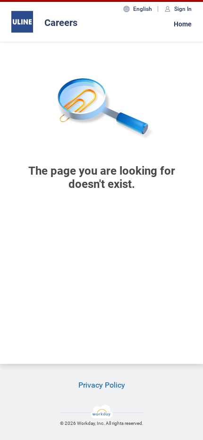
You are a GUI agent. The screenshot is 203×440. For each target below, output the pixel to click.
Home (183, 24)
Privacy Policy (101, 385)
